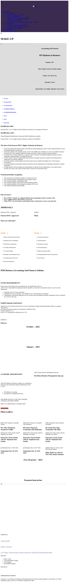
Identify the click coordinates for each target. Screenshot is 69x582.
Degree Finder (4, 408)
